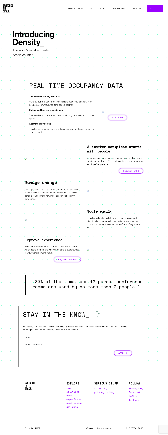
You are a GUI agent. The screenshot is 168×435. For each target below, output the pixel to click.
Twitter (134, 396)
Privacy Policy (104, 392)
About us (137, 8)
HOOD (38, 428)
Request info (131, 170)
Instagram (135, 388)
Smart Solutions (75, 8)
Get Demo (154, 8)
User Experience (98, 8)
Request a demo (67, 259)
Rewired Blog (119, 8)
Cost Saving (74, 403)
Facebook (134, 392)
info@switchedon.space (98, 428)
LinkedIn (134, 400)
